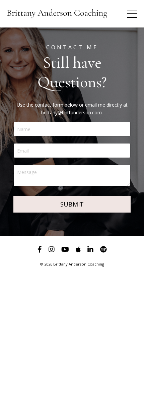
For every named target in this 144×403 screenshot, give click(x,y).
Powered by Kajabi (72, 282)
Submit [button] (72, 204)
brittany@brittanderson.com (71, 112)
